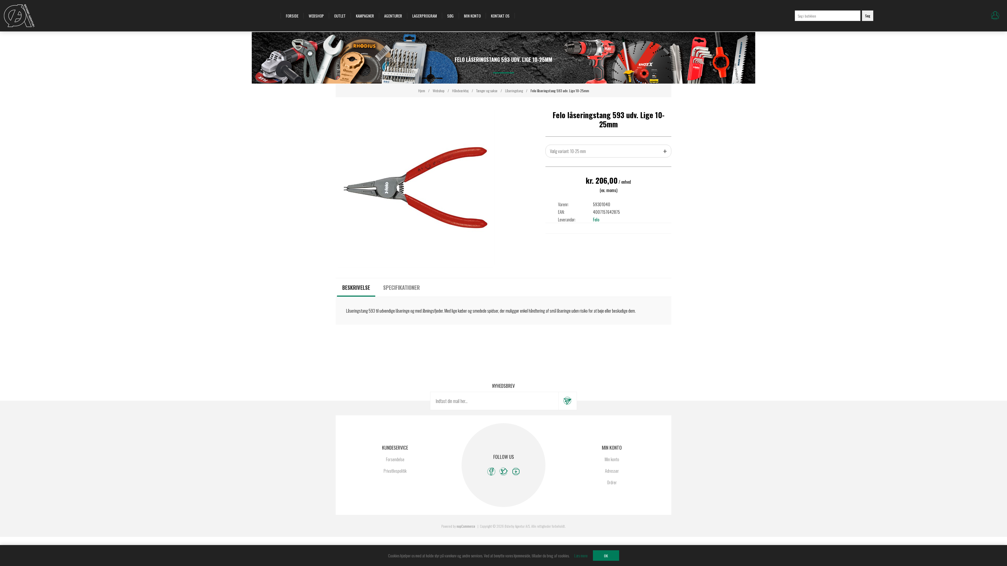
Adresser (612, 471)
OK (606, 555)
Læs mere (581, 555)
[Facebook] (491, 471)
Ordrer (612, 482)
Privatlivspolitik (395, 471)
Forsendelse (395, 459)
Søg (450, 16)
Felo (596, 219)
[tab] (356, 287)
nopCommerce (466, 526)
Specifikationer (401, 287)
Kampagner (365, 16)
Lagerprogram (424, 16)
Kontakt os (500, 16)
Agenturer (393, 16)
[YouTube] (516, 471)
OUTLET (340, 16)
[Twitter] (503, 471)
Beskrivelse (356, 287)
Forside (292, 16)
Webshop (316, 16)
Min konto (472, 16)
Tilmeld (567, 401)
